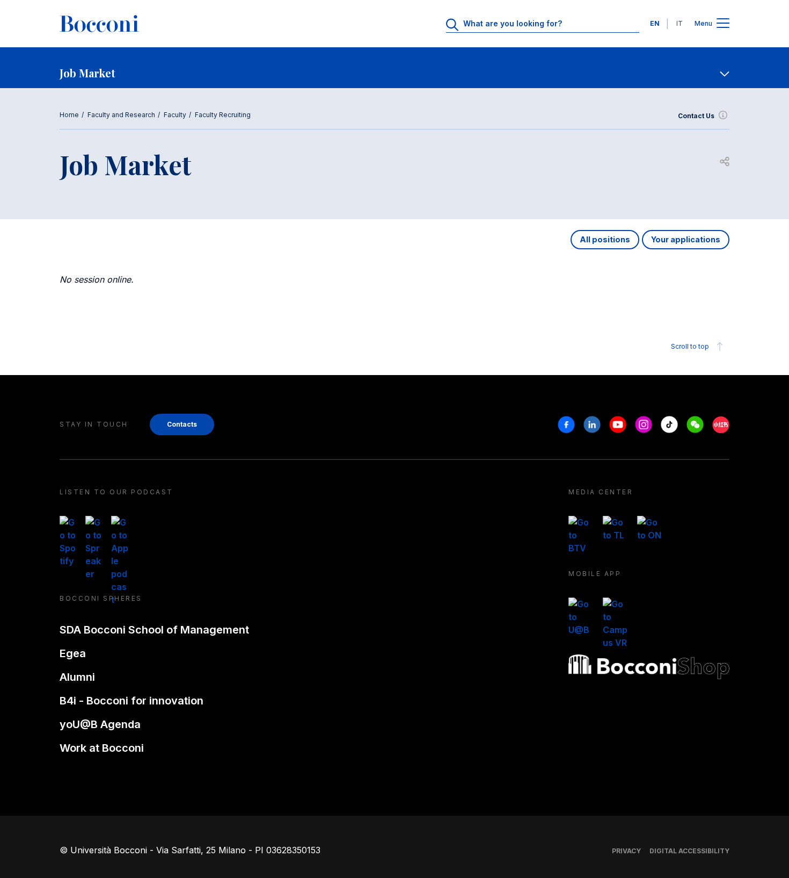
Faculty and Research (121, 115)
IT (679, 23)
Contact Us (696, 116)
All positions (605, 239)
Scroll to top (690, 346)
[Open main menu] (723, 24)
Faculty (175, 115)
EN (655, 23)
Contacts (182, 424)
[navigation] (394, 67)
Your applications (685, 239)
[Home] (99, 23)
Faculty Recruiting (223, 115)
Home (69, 115)
